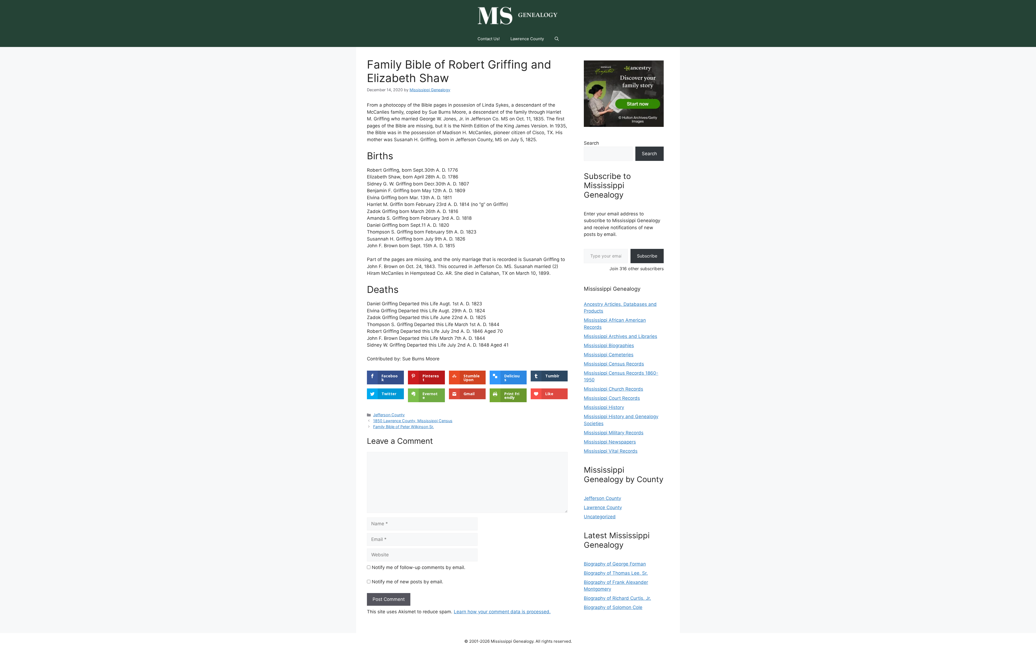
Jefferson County (389, 414)
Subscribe (647, 256)
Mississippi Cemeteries (608, 354)
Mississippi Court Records (612, 398)
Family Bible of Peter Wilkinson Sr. (403, 426)
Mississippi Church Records (613, 389)
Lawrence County (527, 38)
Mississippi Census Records (614, 364)
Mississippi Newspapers (610, 442)
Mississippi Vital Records (611, 451)
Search (591, 143)
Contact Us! (489, 38)
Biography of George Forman (615, 564)
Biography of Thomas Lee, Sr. (616, 573)
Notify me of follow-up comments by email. (418, 567)
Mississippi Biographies (609, 345)
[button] (556, 39)
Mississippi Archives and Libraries (620, 336)
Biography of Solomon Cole (613, 607)
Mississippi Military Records (613, 432)
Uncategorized (600, 516)
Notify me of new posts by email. (407, 581)
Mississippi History (604, 407)
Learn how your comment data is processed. (502, 611)
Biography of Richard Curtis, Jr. (617, 598)
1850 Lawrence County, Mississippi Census (412, 420)
